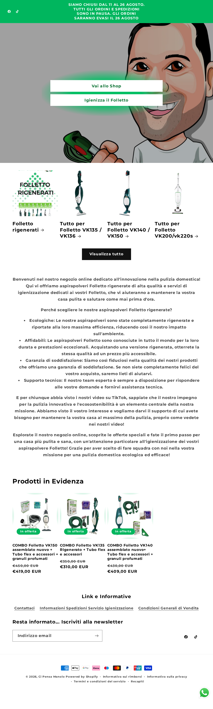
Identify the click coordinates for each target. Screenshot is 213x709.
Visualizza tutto (106, 254)
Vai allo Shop (106, 85)
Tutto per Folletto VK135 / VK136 (81, 230)
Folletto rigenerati (25, 227)
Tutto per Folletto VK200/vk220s (174, 230)
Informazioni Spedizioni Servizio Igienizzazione (87, 608)
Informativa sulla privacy (167, 676)
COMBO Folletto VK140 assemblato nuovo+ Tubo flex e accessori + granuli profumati (130, 552)
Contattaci (24, 608)
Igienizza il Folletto (106, 100)
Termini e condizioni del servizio (100, 681)
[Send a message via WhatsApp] (204, 692)
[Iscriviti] (96, 636)
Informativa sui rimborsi (122, 676)
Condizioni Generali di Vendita (168, 608)
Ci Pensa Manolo (51, 676)
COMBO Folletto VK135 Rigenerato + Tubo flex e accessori (82, 549)
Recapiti (137, 681)
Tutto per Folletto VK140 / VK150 (128, 230)
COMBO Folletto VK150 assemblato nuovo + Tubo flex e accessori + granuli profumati (35, 552)
